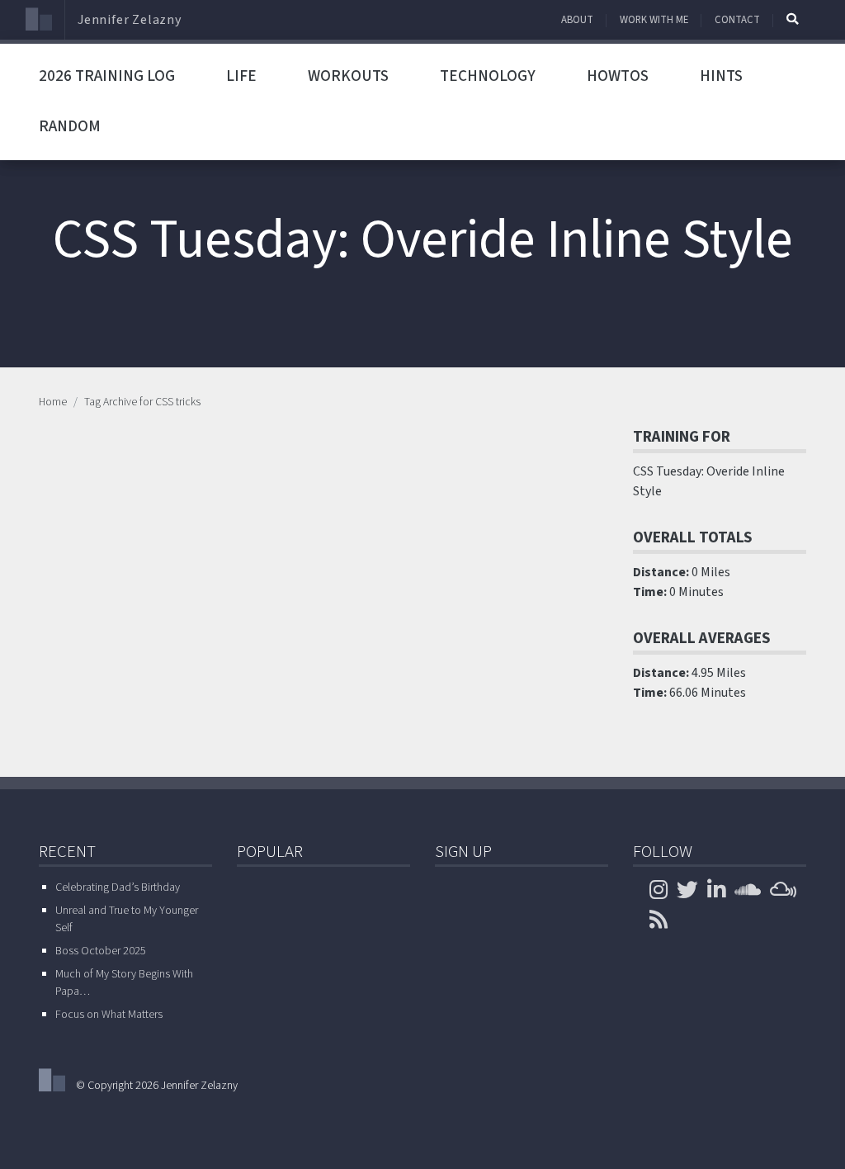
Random (70, 126)
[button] (792, 19)
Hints (721, 76)
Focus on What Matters (109, 1014)
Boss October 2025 (100, 951)
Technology (488, 76)
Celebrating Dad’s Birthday (117, 887)
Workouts (348, 76)
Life (241, 76)
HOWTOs (618, 76)
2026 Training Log (107, 76)
